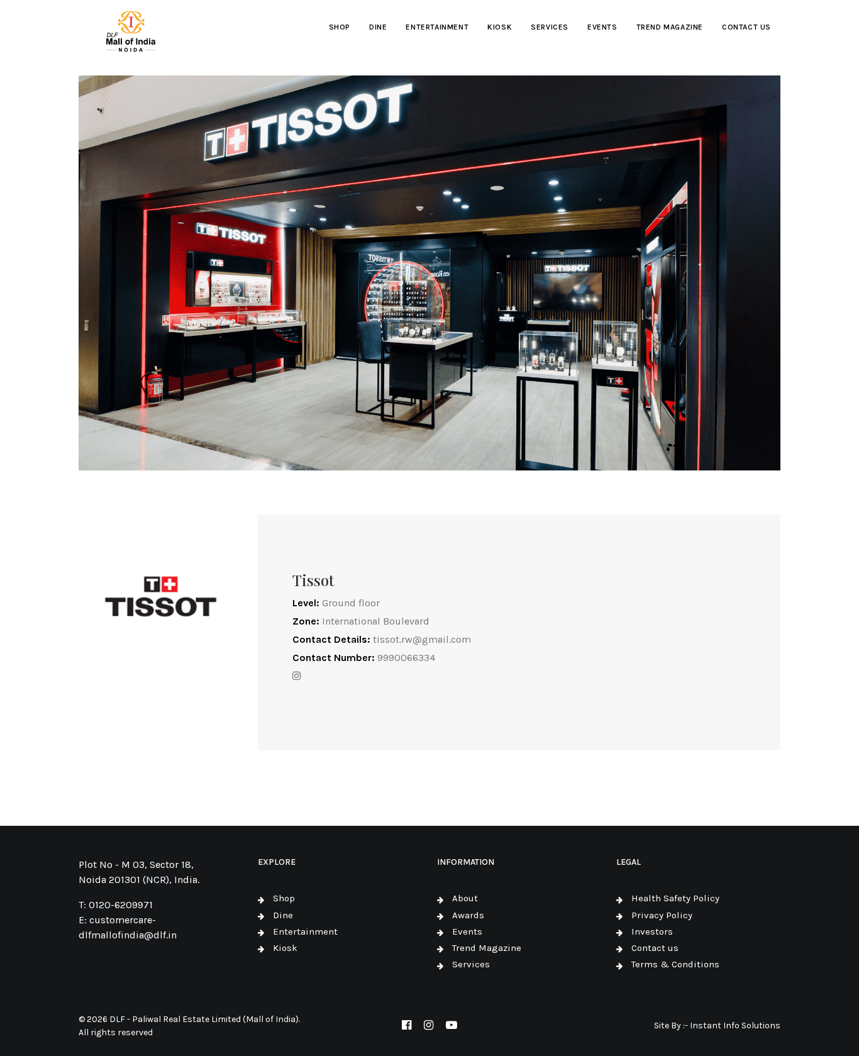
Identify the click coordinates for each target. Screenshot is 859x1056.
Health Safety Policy (675, 898)
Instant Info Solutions (735, 1025)
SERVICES (549, 27)
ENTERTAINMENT (437, 27)
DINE (378, 27)
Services (471, 964)
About (465, 898)
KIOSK (499, 27)
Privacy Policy (661, 915)
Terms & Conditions (675, 964)
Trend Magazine (486, 947)
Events (467, 931)
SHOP (339, 27)
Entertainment (305, 931)
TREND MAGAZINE (669, 27)
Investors (652, 931)
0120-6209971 (121, 905)
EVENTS (602, 27)
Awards (468, 915)
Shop (284, 898)
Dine (283, 915)
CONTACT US (746, 27)
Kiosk (285, 947)
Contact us (655, 947)
